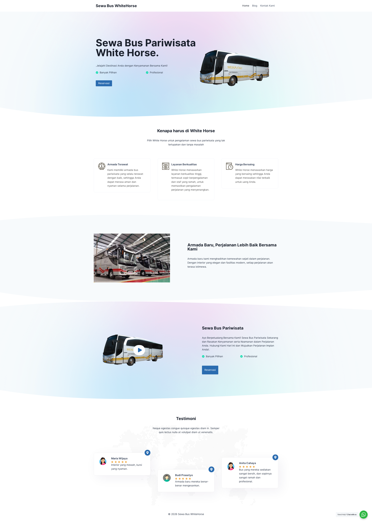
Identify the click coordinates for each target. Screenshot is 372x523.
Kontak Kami (267, 5)
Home (245, 5)
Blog (254, 5)
